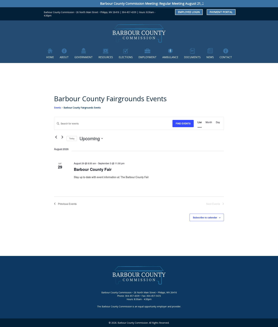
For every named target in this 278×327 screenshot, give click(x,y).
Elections (126, 57)
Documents (192, 57)
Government (83, 57)
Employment (148, 57)
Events (57, 107)
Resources (105, 57)
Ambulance (170, 57)
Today (71, 138)
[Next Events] (62, 137)
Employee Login (189, 12)
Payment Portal (221, 12)
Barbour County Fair (92, 169)
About (64, 57)
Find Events (183, 123)
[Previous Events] (56, 137)
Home (50, 57)
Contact (226, 57)
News (210, 57)
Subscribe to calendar (205, 217)
